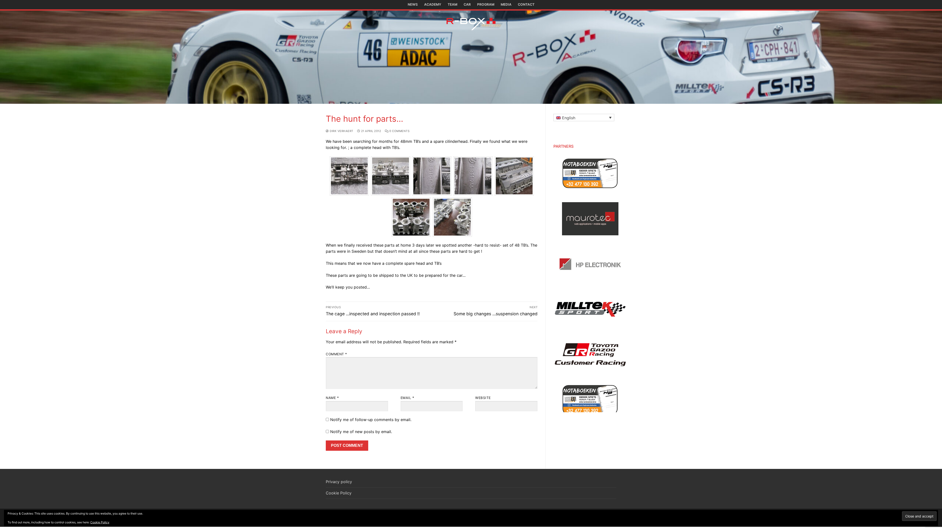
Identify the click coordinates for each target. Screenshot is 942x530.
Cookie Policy (339, 492)
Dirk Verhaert (341, 131)
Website (483, 398)
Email (407, 398)
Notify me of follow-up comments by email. (370, 419)
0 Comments (399, 131)
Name (332, 398)
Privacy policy (339, 481)
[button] (583, 117)
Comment (336, 354)
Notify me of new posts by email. (361, 431)
